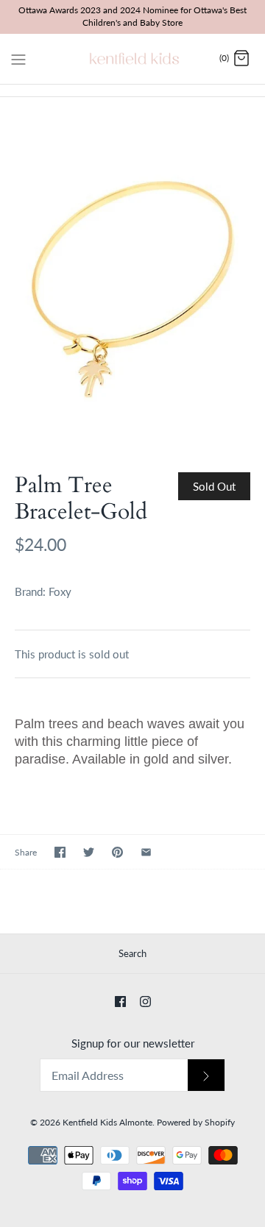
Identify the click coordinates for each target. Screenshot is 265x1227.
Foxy (60, 591)
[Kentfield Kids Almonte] (133, 59)
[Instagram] (145, 1001)
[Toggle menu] (18, 58)
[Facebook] (120, 1001)
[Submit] (206, 1075)
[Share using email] (146, 852)
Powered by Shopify (196, 1122)
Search (132, 953)
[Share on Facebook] (60, 852)
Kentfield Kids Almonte (107, 1122)
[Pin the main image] (117, 852)
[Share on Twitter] (88, 852)
